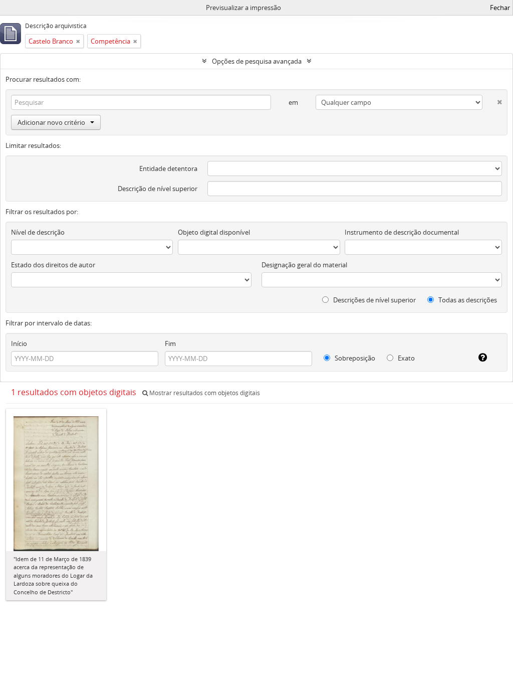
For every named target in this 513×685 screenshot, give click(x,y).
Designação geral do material (304, 264)
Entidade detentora (168, 168)
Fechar (500, 7)
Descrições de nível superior (374, 299)
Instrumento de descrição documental (402, 232)
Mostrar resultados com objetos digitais (204, 393)
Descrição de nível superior (157, 188)
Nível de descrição (38, 232)
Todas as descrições (467, 299)
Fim (170, 343)
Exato (405, 358)
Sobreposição (354, 358)
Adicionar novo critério (51, 122)
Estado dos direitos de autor (53, 264)
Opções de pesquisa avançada (257, 61)
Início (19, 343)
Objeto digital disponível (214, 232)
